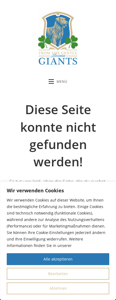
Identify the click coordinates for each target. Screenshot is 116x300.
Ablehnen (58, 288)
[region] (58, 241)
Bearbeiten (58, 273)
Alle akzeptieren (58, 259)
